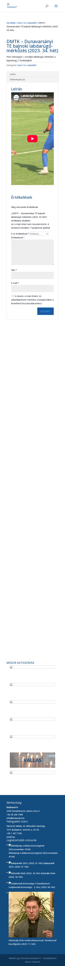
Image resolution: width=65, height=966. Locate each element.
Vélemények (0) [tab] (17, 79)
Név (14, 270)
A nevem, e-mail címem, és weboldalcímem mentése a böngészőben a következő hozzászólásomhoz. (32, 300)
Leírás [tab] (13, 74)
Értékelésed (17, 237)
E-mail (15, 283)
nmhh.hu (10, 837)
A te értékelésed (20, 233)
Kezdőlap (11, 22)
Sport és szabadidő (27, 22)
